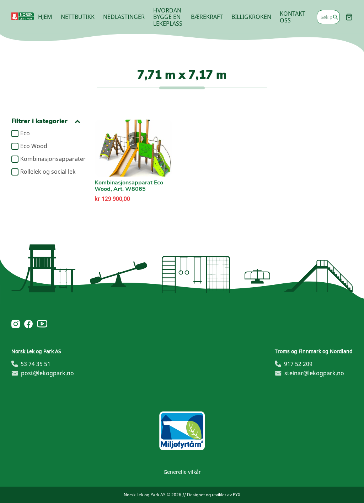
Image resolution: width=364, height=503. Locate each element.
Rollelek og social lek (48, 171)
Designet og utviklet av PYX (213, 495)
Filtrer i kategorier (39, 121)
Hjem (45, 17)
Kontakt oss (292, 17)
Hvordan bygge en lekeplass (167, 16)
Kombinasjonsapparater (50, 159)
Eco (25, 133)
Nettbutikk (78, 17)
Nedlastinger (124, 17)
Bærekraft (207, 17)
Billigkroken (251, 17)
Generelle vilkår (182, 471)
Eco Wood (33, 146)
